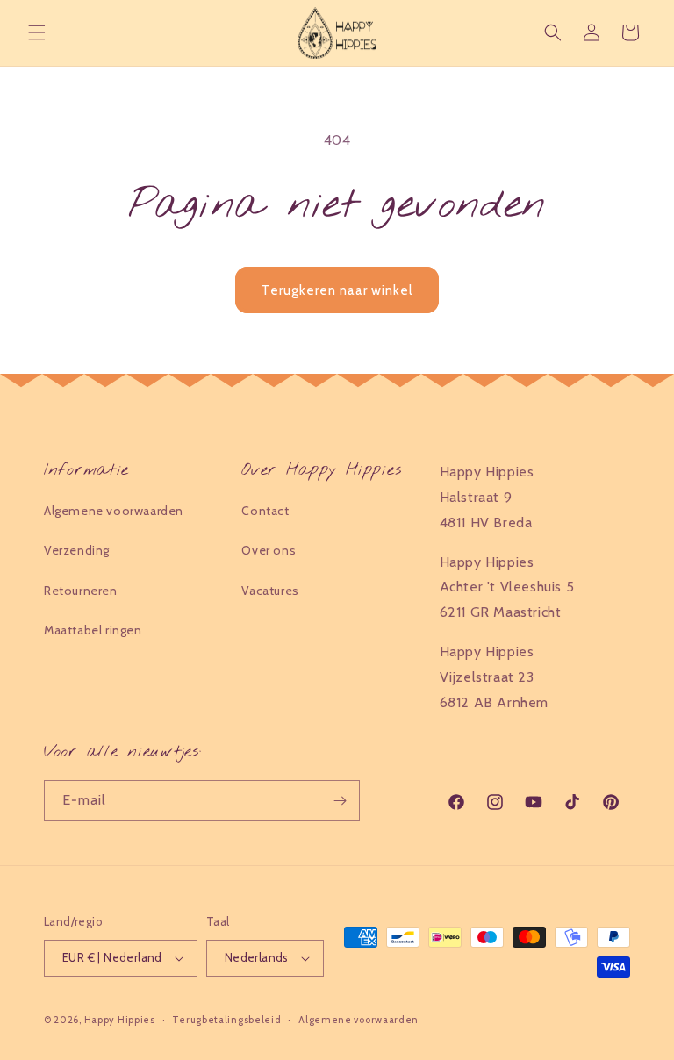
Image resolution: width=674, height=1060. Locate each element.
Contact (265, 511)
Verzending (77, 550)
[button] (37, 32)
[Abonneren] (339, 800)
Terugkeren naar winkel (337, 290)
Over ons (268, 550)
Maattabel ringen (93, 630)
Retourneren (81, 590)
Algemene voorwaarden (113, 511)
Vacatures (269, 590)
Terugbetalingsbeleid (226, 1019)
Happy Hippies (119, 1019)
